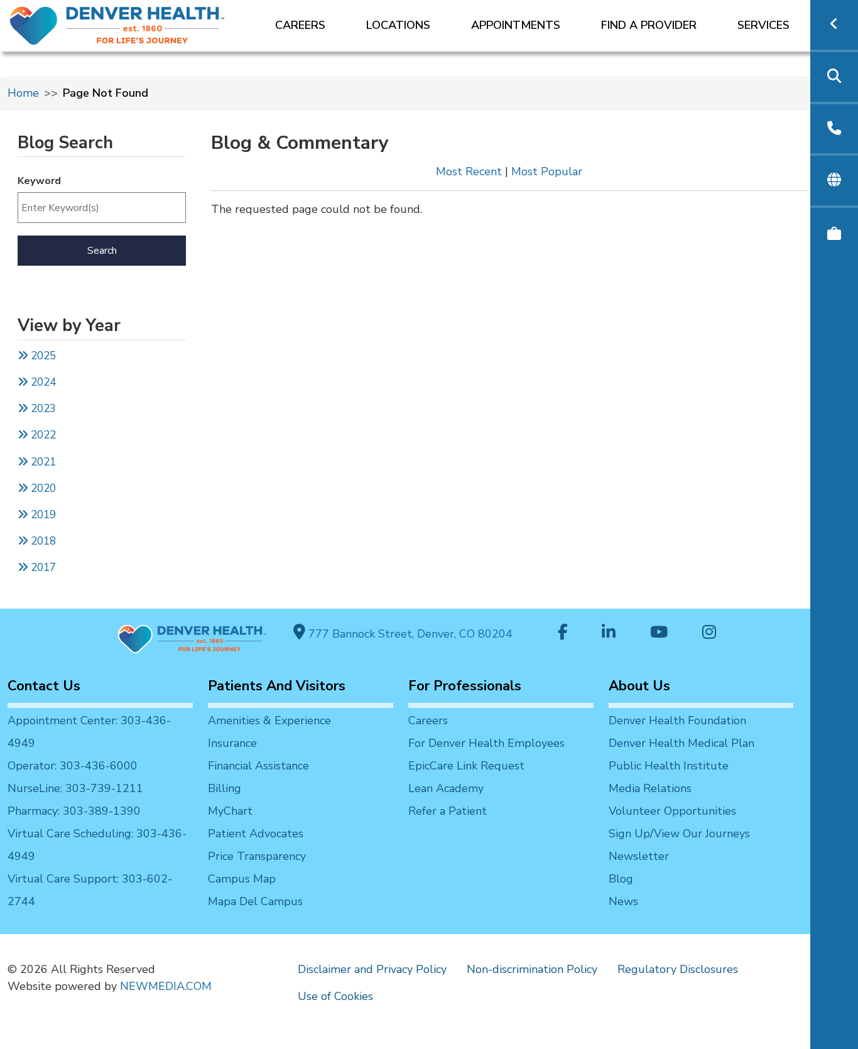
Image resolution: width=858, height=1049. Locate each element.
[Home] (116, 25)
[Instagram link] (709, 633)
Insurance (232, 743)
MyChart (230, 810)
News (623, 901)
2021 (42, 462)
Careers (300, 25)
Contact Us (44, 686)
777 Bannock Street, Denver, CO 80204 (409, 633)
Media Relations (650, 788)
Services (763, 25)
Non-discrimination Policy (532, 969)
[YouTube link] (659, 633)
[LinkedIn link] (609, 633)
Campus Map (242, 878)
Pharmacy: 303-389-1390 (74, 810)
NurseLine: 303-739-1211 (75, 788)
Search (102, 251)
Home (23, 93)
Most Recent (469, 171)
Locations (398, 25)
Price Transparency (257, 856)
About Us (639, 686)
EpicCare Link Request (466, 765)
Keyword (39, 181)
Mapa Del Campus (255, 901)
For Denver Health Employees (486, 743)
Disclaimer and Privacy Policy (372, 969)
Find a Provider (649, 25)
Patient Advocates (255, 833)
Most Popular (546, 171)
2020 (42, 488)
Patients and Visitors (276, 686)
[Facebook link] (563, 633)
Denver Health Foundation (677, 720)
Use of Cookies (335, 996)
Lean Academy (446, 788)
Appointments (515, 25)
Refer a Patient (447, 810)
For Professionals (464, 686)
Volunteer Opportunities (672, 810)
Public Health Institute (669, 765)
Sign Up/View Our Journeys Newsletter (679, 845)
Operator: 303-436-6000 (73, 765)
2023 (42, 408)
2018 (42, 541)
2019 (42, 515)
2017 (43, 567)
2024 (42, 382)
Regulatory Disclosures (677, 969)
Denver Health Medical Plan (681, 743)
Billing (224, 788)
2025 (42, 356)
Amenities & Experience (269, 720)
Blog (621, 878)
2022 (42, 435)
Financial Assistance (258, 765)
